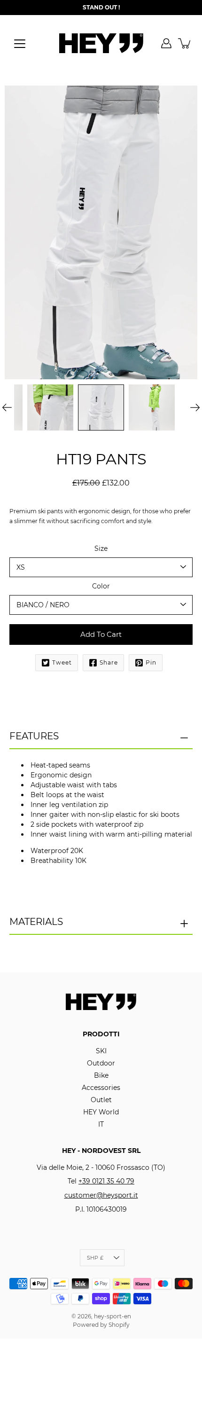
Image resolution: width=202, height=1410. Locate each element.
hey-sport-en (112, 1316)
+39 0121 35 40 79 (106, 1181)
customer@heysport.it (101, 1195)
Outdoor (101, 1063)
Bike (101, 1075)
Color (101, 586)
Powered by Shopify (101, 1324)
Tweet (62, 662)
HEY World (101, 1112)
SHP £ (95, 1257)
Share (109, 662)
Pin (151, 662)
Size (101, 548)
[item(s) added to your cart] (185, 43)
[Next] (195, 407)
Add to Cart (101, 634)
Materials (36, 921)
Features (34, 736)
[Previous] (7, 407)
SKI (101, 1051)
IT (101, 1124)
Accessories (101, 1087)
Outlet (101, 1100)
